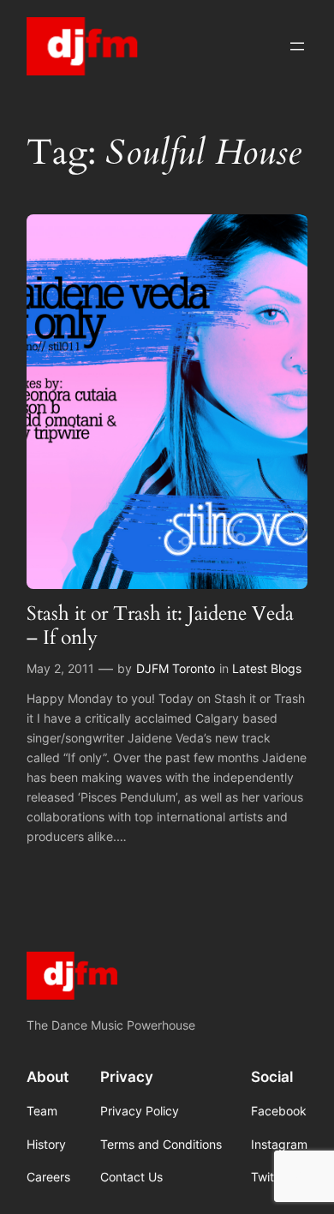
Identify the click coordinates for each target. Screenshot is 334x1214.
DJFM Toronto (175, 668)
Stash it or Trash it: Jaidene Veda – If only (160, 625)
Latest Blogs (266, 668)
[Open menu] (297, 46)
